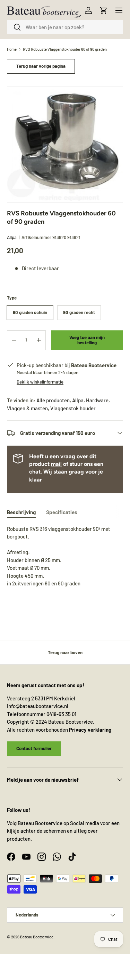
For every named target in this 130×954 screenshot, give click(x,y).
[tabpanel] (65, 560)
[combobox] (65, 27)
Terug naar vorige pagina (41, 66)
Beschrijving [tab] (21, 512)
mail (56, 464)
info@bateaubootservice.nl (37, 706)
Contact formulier (34, 748)
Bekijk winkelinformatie (40, 382)
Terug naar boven (65, 652)
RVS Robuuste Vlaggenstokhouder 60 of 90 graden (65, 49)
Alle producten (53, 400)
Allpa (12, 237)
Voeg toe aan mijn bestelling (87, 340)
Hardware (97, 400)
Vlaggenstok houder (73, 408)
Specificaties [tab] (61, 512)
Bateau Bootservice (36, 937)
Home (12, 49)
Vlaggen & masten (27, 408)
